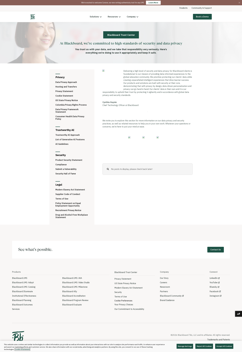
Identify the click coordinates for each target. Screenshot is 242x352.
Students (183, 8)
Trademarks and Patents (218, 339)
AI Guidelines (61, 144)
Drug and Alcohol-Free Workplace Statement (71, 216)
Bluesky (213, 287)
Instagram (214, 296)
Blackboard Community (171, 296)
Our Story (164, 278)
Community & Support (202, 8)
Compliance (61, 164)
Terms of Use (61, 198)
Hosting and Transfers (66, 86)
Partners (164, 291)
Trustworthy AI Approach (67, 135)
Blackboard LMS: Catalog (23, 287)
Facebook (214, 291)
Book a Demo (202, 16)
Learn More (153, 3)
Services (16, 309)
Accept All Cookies (224, 346)
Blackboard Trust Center (125, 272)
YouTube (213, 282)
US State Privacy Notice (66, 100)
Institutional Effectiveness (24, 296)
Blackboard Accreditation (73, 296)
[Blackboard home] (18, 337)
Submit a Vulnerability (66, 169)
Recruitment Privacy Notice (68, 210)
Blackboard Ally (69, 291)
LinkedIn (213, 278)
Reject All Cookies (204, 346)
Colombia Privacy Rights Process (71, 105)
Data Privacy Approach (66, 82)
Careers (163, 282)
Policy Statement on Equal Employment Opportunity (68, 204)
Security (118, 292)
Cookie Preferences (123, 300)
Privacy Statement (64, 91)
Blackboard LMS (19, 278)
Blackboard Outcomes (22, 304)
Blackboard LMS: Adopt (23, 282)
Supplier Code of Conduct (67, 194)
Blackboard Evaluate (72, 304)
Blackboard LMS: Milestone (74, 287)
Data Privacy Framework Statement (67, 110)
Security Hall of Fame (65, 173)
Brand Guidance (167, 300)
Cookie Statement (64, 95)
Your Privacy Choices (123, 304)
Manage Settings (185, 346)
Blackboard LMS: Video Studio (76, 282)
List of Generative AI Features (70, 139)
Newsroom (165, 287)
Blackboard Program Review (75, 300)
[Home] (32, 16)
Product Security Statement (68, 160)
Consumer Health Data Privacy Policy (69, 117)
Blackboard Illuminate (22, 291)
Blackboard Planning (21, 300)
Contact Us (215, 249)
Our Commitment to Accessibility (129, 309)
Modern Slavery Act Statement (70, 189)
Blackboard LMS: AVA (72, 278)
